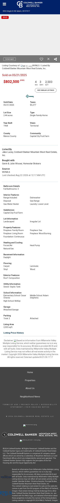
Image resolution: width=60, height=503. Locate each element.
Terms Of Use (10, 404)
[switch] (41, 59)
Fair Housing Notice (38, 407)
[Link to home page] (30, 4)
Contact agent (9, 59)
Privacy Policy (29, 404)
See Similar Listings (45, 90)
